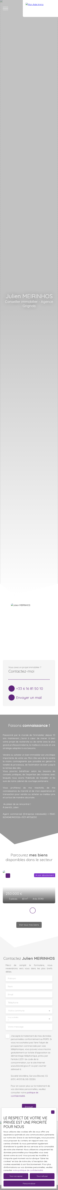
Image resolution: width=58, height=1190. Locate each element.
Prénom (12, 978)
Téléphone (13, 1002)
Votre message (16, 1026)
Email (10, 994)
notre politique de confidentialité (28, 1170)
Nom (10, 986)
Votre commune (16, 1010)
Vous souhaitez (13, 1017)
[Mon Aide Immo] (40, 8)
